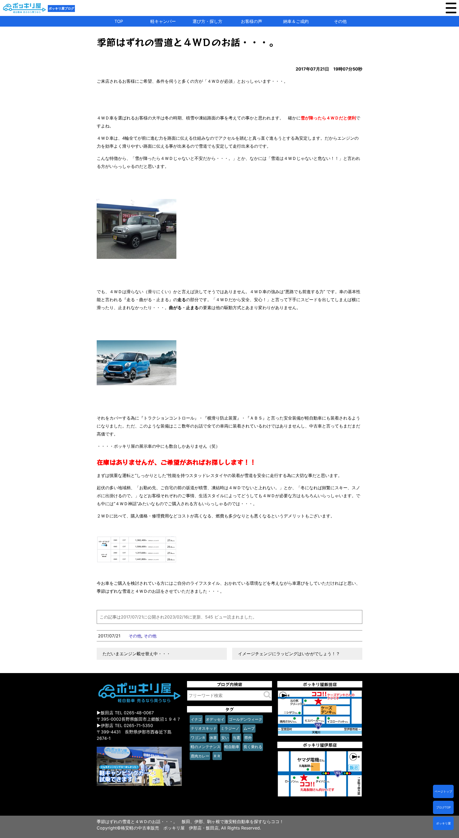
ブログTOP (443, 807)
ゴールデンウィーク (245, 719)
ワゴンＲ (198, 737)
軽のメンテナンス (205, 746)
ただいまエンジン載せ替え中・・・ (137, 653)
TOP (118, 21)
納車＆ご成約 (296, 21)
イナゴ (196, 719)
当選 (236, 737)
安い (225, 737)
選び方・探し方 (207, 21)
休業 (213, 737)
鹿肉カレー (200, 756)
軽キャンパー (163, 21)
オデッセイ (215, 719)
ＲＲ (217, 756)
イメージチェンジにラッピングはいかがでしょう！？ (289, 653)
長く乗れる (253, 746)
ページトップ (443, 791)
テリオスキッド (204, 728)
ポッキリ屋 (443, 823)
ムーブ (249, 728)
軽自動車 (231, 746)
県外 (248, 737)
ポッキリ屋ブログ (61, 8)
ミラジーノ (230, 728)
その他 (340, 21)
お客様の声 (251, 21)
